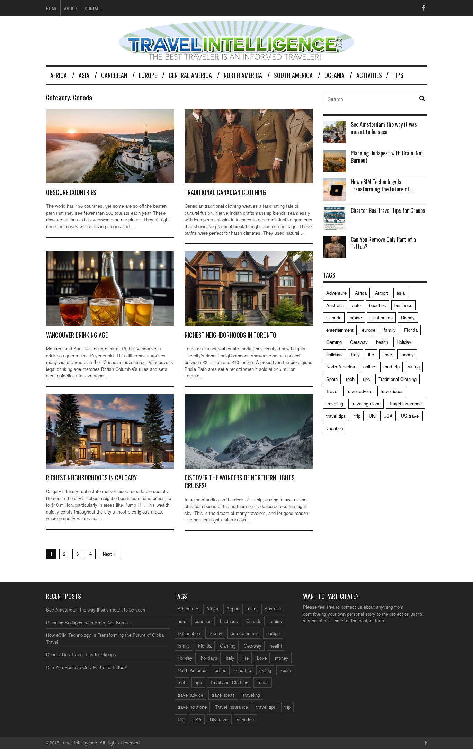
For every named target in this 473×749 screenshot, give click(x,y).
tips (366, 379)
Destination (381, 317)
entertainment (340, 330)
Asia (84, 75)
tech (350, 379)
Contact (93, 8)
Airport (381, 292)
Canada (333, 317)
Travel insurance (405, 403)
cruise (356, 317)
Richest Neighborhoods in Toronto (230, 334)
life (371, 354)
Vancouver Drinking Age (77, 334)
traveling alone (366, 403)
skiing (414, 366)
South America (293, 75)
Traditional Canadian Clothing (225, 192)
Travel (332, 391)
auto (356, 305)
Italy (355, 354)
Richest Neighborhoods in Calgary (91, 477)
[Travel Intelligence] (236, 55)
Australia (335, 305)
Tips (398, 75)
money (407, 354)
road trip (391, 366)
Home (51, 8)
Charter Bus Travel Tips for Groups (388, 210)
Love (387, 354)
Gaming (334, 342)
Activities (369, 75)
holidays (334, 354)
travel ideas (392, 391)
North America (243, 75)
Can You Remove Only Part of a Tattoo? (383, 243)
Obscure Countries (71, 192)
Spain (332, 379)
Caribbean (114, 75)
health (382, 342)
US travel (410, 415)
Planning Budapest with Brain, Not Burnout (387, 156)
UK (372, 415)
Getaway (359, 342)
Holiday (403, 342)
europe (368, 330)
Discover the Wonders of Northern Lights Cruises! (240, 481)
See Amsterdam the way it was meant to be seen (384, 128)
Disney (408, 317)
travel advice (359, 391)
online (369, 366)
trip (357, 415)
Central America (190, 75)
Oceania (334, 75)
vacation (334, 428)
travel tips (336, 415)
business (403, 305)
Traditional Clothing (397, 379)
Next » (109, 554)
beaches (377, 305)
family (390, 330)
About (70, 8)
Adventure (336, 292)
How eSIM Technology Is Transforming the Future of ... (382, 185)
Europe (148, 75)
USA (388, 415)
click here (333, 620)
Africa (58, 75)
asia (400, 292)
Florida (411, 330)
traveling (334, 403)
